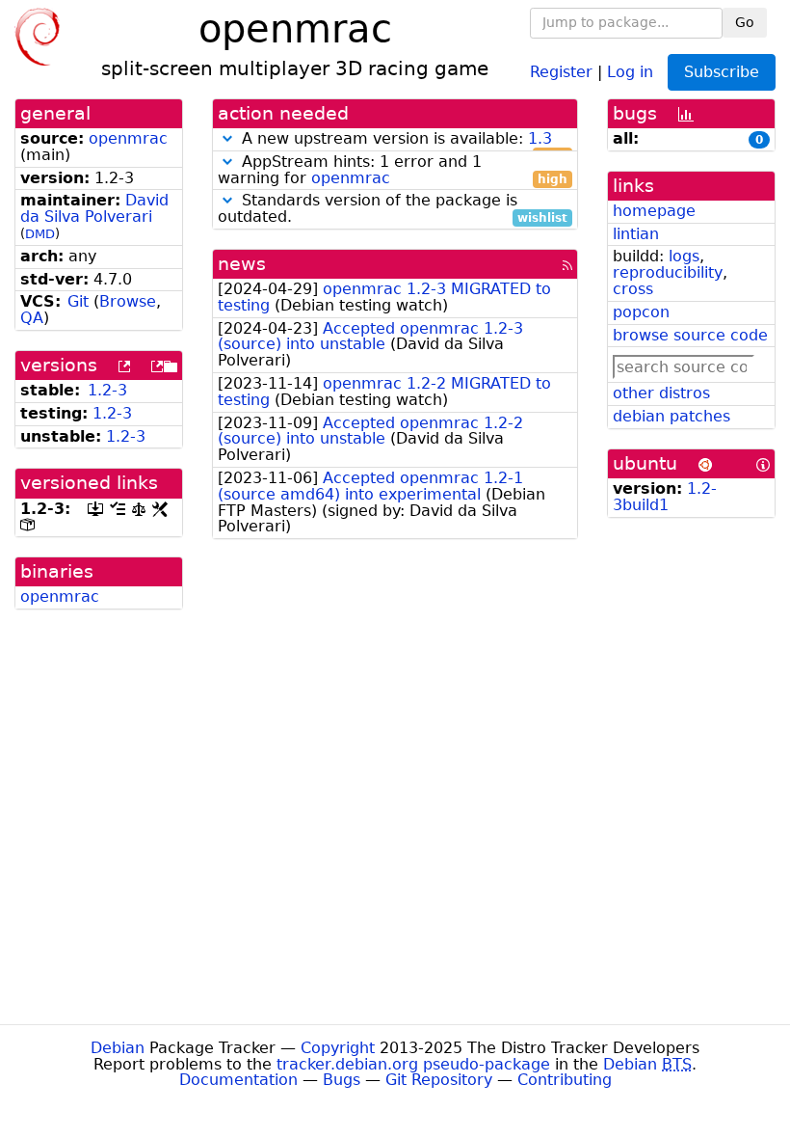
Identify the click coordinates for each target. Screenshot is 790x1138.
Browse (127, 301)
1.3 (540, 138)
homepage (654, 211)
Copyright (338, 1048)
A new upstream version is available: (402, 139)
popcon (641, 312)
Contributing (564, 1079)
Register (561, 71)
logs (684, 256)
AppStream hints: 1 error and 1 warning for (392, 170)
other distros (661, 393)
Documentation (238, 1079)
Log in (630, 71)
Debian (118, 1048)
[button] (227, 138)
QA (31, 318)
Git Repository (438, 1079)
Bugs (341, 1079)
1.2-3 (107, 390)
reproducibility (668, 272)
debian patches (671, 416)
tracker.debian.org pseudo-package (413, 1064)
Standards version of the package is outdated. (392, 209)
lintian (636, 234)
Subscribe (721, 72)
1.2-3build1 (665, 496)
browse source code (690, 335)
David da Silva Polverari (94, 208)
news (242, 264)
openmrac (128, 138)
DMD (40, 234)
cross (633, 289)
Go (744, 22)
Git (78, 301)
